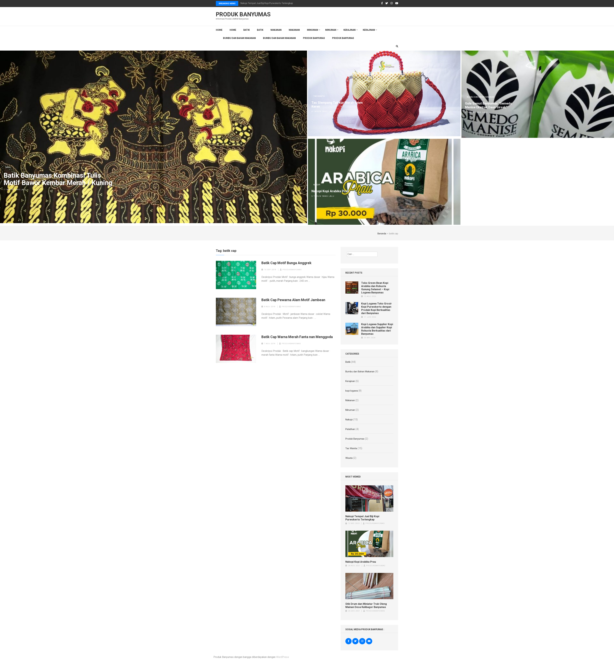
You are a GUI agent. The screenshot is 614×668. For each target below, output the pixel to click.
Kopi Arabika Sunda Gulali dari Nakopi (259, 3)
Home (219, 30)
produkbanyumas (292, 270)
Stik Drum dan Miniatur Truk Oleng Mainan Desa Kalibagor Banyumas (366, 605)
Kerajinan (349, 30)
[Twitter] (386, 3)
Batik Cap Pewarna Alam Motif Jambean (293, 300)
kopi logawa (351, 390)
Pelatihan (350, 429)
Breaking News (227, 3)
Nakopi (316, 185)
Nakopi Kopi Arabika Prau (330, 191)
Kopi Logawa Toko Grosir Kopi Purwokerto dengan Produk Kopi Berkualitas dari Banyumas (376, 308)
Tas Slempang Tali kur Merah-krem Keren (337, 104)
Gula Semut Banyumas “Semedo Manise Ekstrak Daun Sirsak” (488, 105)
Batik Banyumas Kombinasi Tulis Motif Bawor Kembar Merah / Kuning (58, 179)
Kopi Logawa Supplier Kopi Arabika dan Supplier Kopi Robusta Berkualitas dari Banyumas (377, 329)
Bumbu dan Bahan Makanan (239, 38)
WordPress (282, 657)
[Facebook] (382, 3)
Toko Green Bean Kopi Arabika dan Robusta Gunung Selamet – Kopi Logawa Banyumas (375, 287)
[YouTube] (396, 3)
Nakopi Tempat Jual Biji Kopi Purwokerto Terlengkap (362, 518)
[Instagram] (391, 3)
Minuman (312, 30)
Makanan (276, 30)
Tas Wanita (319, 96)
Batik (246, 30)
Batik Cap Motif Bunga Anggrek (286, 263)
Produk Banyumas (243, 14)
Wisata (349, 458)
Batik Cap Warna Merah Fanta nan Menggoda (297, 337)
